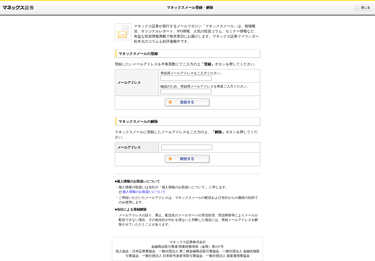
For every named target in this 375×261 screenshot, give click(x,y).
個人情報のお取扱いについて (144, 192)
